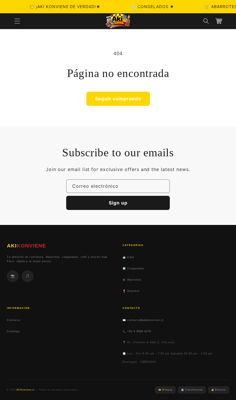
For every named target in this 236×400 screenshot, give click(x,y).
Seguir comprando (118, 99)
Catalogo (13, 331)
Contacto (13, 320)
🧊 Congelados (133, 268)
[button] (17, 21)
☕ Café (128, 257)
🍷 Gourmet (131, 291)
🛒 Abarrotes (132, 279)
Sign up (118, 203)
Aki (26, 246)
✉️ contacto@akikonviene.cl (143, 320)
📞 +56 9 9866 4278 (137, 331)
